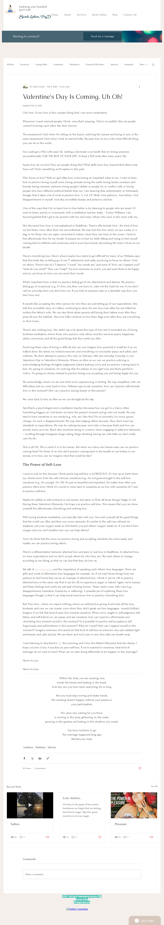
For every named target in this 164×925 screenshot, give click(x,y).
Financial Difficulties (95, 64)
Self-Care (52, 747)
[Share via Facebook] (24, 758)
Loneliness (58, 64)
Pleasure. (121, 824)
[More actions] (139, 86)
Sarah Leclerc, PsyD (35, 17)
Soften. (15, 824)
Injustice (114, 64)
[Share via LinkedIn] (39, 758)
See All (154, 786)
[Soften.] (30, 805)
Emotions (24, 64)
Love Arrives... (72, 798)
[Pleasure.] (134, 805)
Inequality (129, 64)
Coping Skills (41, 64)
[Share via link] (47, 758)
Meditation (74, 64)
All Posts (10, 64)
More (142, 64)
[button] (153, 64)
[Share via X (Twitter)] (32, 758)
